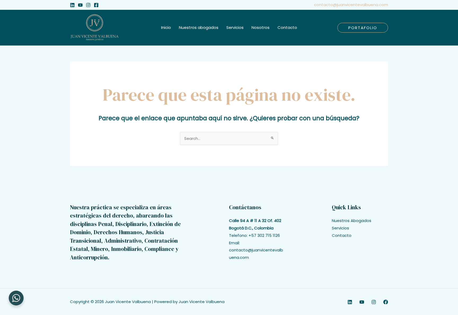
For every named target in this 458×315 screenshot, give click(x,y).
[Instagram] (88, 5)
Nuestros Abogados (351, 220)
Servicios (340, 228)
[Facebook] (96, 5)
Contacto (341, 235)
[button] (362, 28)
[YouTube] (80, 5)
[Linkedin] (72, 5)
